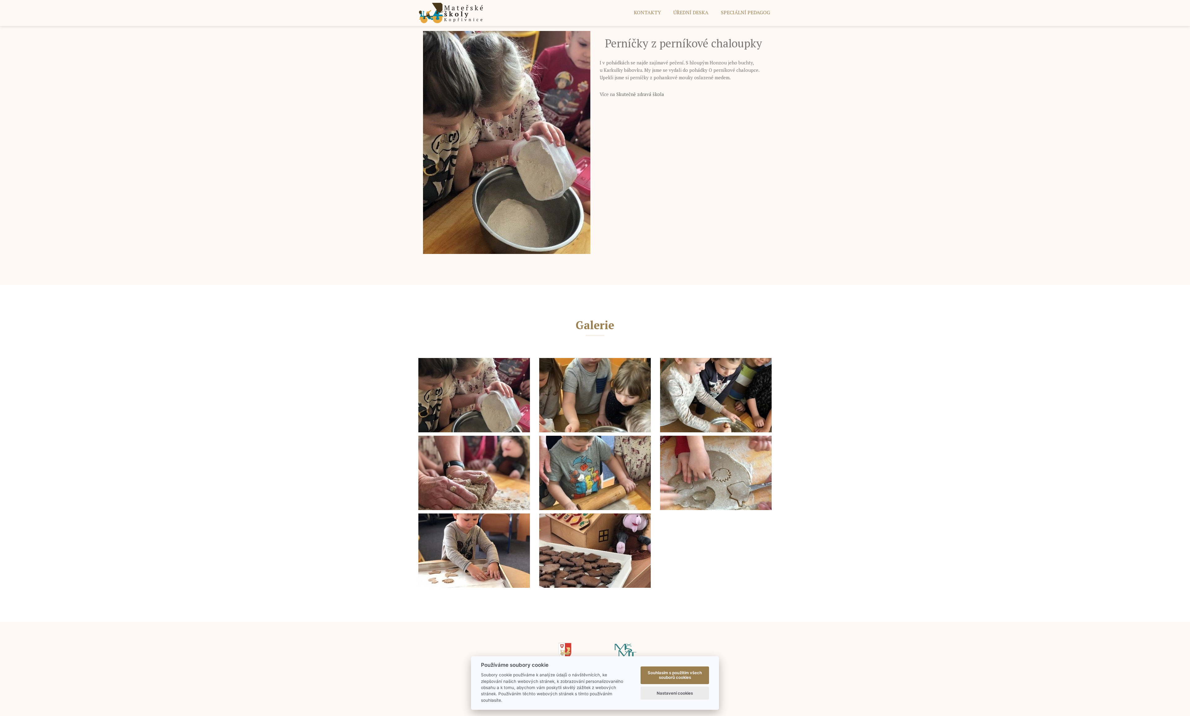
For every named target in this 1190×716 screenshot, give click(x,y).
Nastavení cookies (675, 693)
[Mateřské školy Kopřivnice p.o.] (451, 12)
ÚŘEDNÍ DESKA (690, 12)
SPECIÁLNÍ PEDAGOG (745, 12)
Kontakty (647, 12)
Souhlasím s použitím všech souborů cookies (675, 675)
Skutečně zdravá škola (640, 94)
